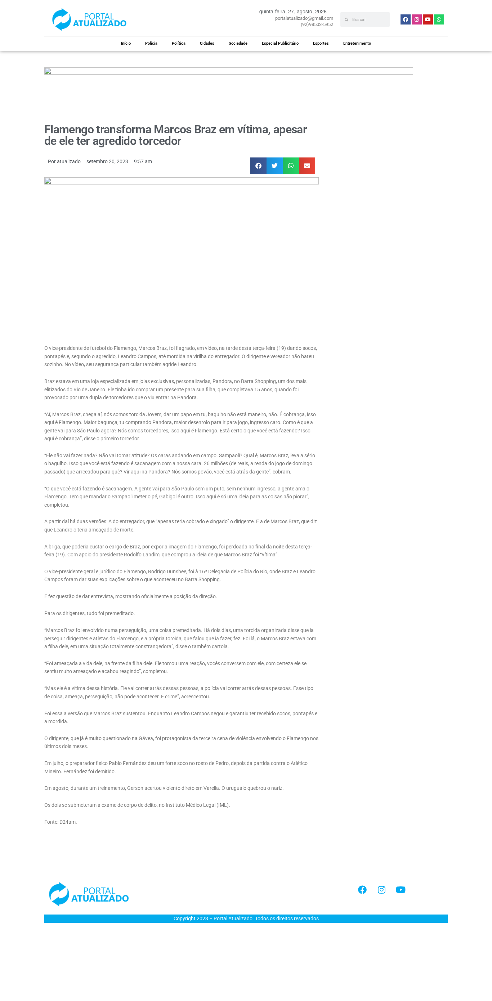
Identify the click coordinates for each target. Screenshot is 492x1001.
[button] (258, 165)
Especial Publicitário (280, 43)
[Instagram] (381, 889)
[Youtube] (400, 889)
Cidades (207, 43)
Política (178, 43)
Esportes (321, 43)
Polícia (151, 43)
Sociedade (238, 43)
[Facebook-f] (362, 889)
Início (126, 43)
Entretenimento (357, 43)
